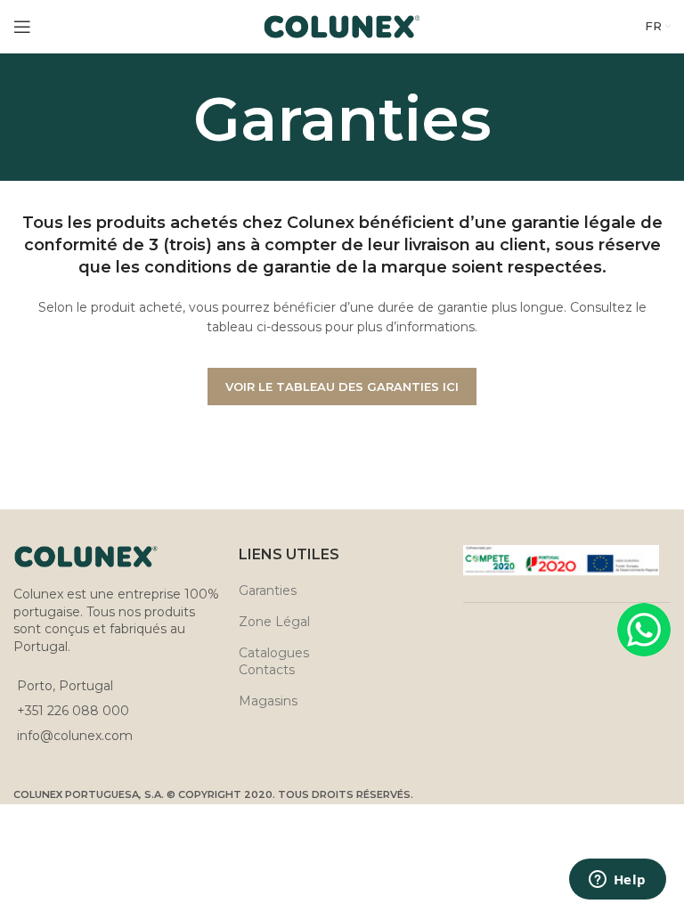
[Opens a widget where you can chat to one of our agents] (617, 881)
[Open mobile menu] (22, 27)
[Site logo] (342, 26)
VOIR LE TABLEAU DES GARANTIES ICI (342, 386)
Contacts (267, 670)
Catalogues (274, 653)
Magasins (268, 701)
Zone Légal (274, 622)
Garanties (268, 590)
